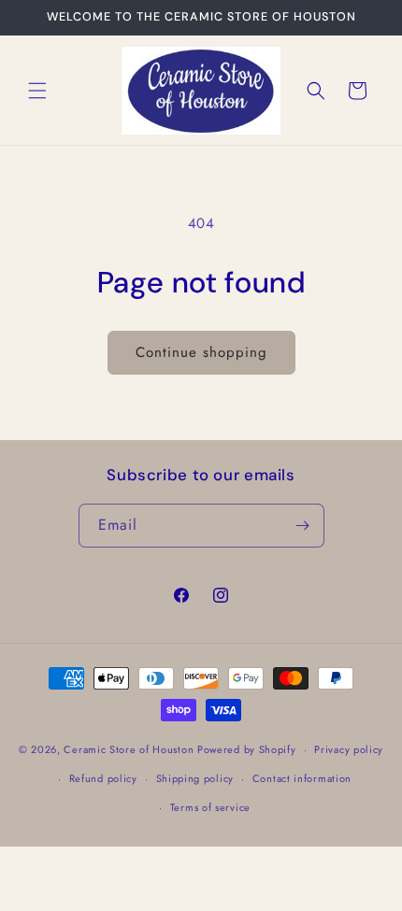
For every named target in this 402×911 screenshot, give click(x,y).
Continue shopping (201, 352)
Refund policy (103, 778)
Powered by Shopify (246, 749)
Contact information (302, 778)
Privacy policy (348, 749)
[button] (37, 90)
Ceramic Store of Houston (129, 749)
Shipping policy (195, 778)
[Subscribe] (302, 526)
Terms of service (210, 807)
